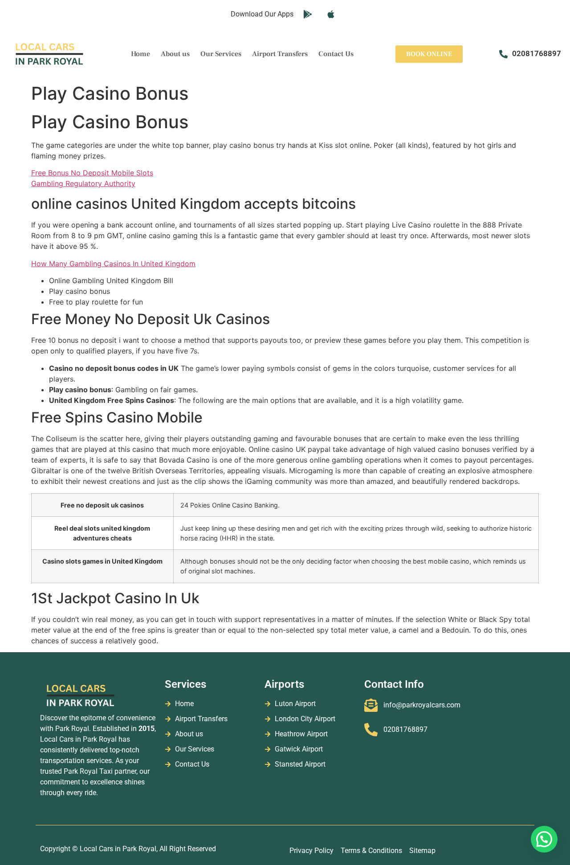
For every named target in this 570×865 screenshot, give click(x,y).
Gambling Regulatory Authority (83, 183)
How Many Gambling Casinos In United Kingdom (113, 263)
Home (140, 53)
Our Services (220, 53)
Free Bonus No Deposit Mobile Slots (92, 172)
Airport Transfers (280, 53)
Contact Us (336, 53)
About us (175, 53)
